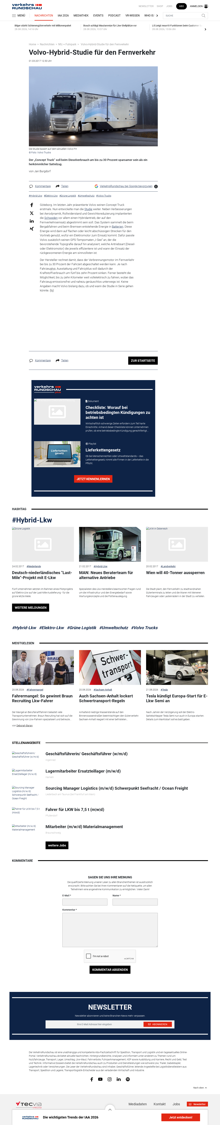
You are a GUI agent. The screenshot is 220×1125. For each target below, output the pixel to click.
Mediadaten (138, 1104)
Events (98, 15)
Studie (88, 209)
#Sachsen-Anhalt (103, 689)
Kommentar (68, 909)
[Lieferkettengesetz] (57, 454)
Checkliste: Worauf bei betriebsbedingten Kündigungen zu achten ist (118, 412)
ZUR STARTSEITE (143, 360)
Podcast (114, 15)
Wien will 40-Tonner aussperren (175, 572)
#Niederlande (34, 566)
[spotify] (128, 1079)
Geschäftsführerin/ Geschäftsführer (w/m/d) (87, 753)
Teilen (64, 186)
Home (32, 44)
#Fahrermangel (35, 689)
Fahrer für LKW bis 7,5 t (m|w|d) (75, 809)
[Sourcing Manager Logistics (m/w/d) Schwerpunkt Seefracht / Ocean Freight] (26, 793)
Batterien (117, 226)
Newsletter (146, 6)
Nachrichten (44, 15)
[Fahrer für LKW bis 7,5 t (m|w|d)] (26, 810)
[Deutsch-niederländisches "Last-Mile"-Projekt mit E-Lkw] (43, 544)
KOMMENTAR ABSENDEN (110, 969)
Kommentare (43, 186)
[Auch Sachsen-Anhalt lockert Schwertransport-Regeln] (110, 667)
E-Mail (65, 895)
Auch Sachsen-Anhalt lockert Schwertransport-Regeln (106, 698)
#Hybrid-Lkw (32, 520)
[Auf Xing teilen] (32, 228)
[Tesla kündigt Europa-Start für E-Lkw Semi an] (177, 667)
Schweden (51, 218)
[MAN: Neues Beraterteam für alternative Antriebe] (110, 544)
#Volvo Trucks (144, 627)
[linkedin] (119, 1079)
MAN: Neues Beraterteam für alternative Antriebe (106, 575)
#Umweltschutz (113, 627)
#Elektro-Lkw (51, 627)
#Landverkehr (168, 566)
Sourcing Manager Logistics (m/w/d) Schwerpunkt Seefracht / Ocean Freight (117, 788)
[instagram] (110, 1079)
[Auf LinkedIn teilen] (32, 221)
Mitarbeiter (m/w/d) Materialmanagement (84, 826)
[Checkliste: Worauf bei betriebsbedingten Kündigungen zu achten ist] (57, 412)
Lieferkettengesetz (103, 450)
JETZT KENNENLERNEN (93, 479)
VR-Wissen (132, 15)
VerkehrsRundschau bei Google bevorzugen (126, 186)
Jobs (169, 6)
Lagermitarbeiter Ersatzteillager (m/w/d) (83, 771)
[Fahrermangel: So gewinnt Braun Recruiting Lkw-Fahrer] (43, 667)
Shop (160, 6)
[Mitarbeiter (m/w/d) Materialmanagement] (26, 827)
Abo (181, 6)
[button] (110, 1107)
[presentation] (205, 29)
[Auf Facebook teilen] (31, 204)
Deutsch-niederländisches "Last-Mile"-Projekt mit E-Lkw (42, 575)
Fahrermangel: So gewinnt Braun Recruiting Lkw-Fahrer (42, 698)
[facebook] (91, 1079)
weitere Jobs (57, 845)
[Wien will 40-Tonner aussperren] (177, 544)
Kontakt (160, 1104)
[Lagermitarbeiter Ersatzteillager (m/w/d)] (26, 772)
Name (116, 895)
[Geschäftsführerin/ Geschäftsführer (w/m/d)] (26, 754)
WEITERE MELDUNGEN (31, 607)
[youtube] (100, 1079)
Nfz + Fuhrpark (67, 44)
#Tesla (164, 689)
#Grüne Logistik (81, 627)
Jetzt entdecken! (180, 1117)
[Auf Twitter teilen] (32, 213)
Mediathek (81, 15)
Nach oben (198, 1088)
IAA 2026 (63, 15)
